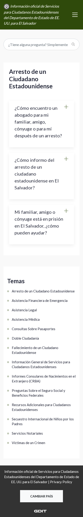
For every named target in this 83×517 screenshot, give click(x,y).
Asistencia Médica (26, 319)
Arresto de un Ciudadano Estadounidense (43, 291)
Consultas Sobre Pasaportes (33, 329)
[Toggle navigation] (75, 14)
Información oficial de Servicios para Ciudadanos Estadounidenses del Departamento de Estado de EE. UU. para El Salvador (31, 14)
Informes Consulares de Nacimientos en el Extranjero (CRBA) (44, 378)
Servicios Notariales (27, 433)
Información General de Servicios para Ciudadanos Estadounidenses (41, 364)
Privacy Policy (61, 482)
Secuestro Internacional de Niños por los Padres (43, 421)
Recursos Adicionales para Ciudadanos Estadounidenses (41, 407)
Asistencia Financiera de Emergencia (40, 300)
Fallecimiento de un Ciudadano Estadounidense (35, 350)
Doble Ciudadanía (25, 338)
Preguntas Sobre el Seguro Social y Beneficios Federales (38, 392)
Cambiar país (41, 496)
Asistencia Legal (24, 310)
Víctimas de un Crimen (28, 443)
